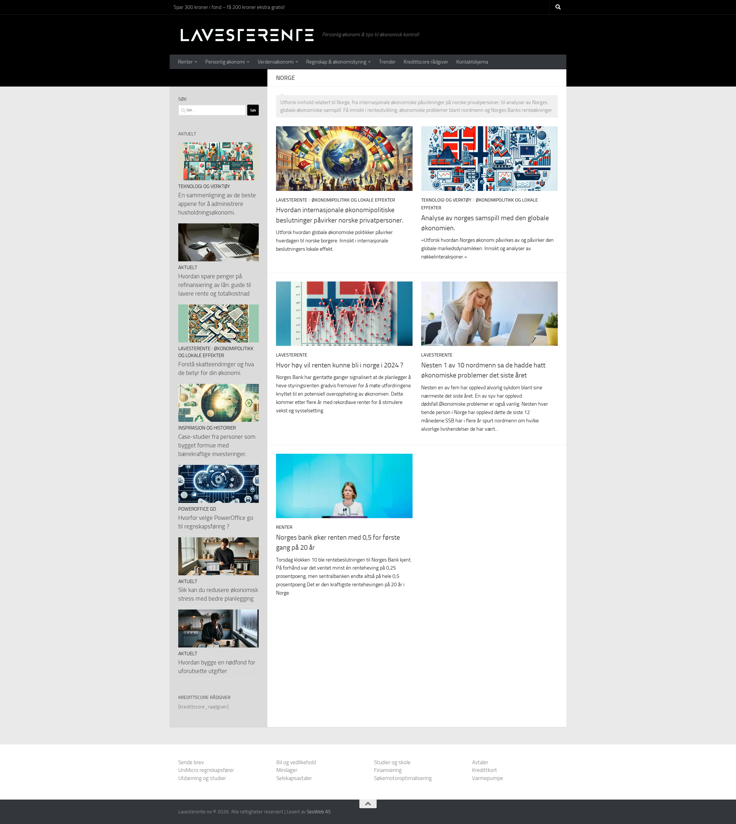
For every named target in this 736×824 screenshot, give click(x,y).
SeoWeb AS (319, 812)
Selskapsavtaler (294, 778)
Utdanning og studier (202, 778)
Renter (185, 62)
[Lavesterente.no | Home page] (247, 34)
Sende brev (191, 762)
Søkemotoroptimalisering (403, 778)
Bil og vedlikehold (296, 762)
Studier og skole (392, 762)
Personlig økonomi (225, 62)
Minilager (286, 770)
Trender (387, 62)
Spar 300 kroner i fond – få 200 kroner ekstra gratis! (229, 7)
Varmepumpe (487, 778)
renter (284, 527)
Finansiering (388, 770)
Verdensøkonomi (276, 62)
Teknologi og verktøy (446, 200)
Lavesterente (291, 200)
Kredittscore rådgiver (426, 62)
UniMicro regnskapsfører (206, 770)
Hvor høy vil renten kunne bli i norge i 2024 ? (339, 365)
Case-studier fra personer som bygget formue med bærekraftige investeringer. (217, 445)
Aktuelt (187, 267)
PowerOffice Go (197, 509)
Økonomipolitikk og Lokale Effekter (353, 200)
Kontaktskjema (472, 62)
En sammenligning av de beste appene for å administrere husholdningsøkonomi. (217, 203)
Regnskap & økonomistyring (336, 62)
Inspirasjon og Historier (207, 428)
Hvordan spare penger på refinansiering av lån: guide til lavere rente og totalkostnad (214, 285)
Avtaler (480, 762)
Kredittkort (484, 770)
